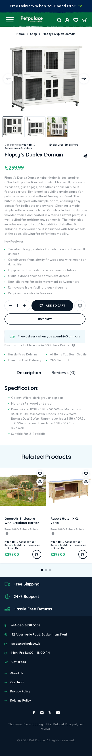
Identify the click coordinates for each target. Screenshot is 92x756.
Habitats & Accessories (19, 146)
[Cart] (84, 20)
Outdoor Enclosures (27, 545)
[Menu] (9, 19)
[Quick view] (40, 481)
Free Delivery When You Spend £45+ (43, 5)
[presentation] (8, 79)
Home (21, 34)
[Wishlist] (75, 21)
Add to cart (55, 305)
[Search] (59, 20)
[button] (36, 554)
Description (29, 372)
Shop (33, 34)
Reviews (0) (63, 372)
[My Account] (67, 21)
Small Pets (71, 144)
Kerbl (7, 545)
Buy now (45, 319)
